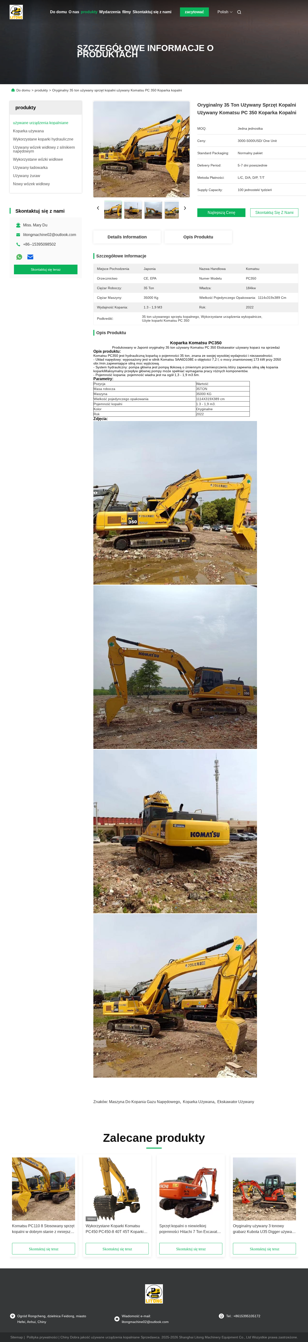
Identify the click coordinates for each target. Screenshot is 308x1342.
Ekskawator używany (235, 1102)
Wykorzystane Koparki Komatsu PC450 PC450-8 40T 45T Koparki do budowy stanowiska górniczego (115, 1229)
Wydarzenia (110, 12)
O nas (74, 12)
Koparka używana (198, 1102)
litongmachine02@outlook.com (49, 235)
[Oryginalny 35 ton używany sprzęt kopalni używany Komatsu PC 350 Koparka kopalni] (141, 149)
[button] (18, 1200)
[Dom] (16, 12)
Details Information (127, 237)
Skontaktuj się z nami (152, 12)
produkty (89, 12)
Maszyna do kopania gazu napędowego (144, 1102)
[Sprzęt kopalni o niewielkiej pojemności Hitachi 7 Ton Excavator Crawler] (190, 1189)
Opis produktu (198, 237)
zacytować (194, 12)
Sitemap (16, 1337)
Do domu (58, 12)
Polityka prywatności (42, 1337)
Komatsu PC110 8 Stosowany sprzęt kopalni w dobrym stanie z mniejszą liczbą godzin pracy (43, 1229)
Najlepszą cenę (221, 213)
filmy (126, 12)
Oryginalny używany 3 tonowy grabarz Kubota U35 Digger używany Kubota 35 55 (264, 1229)
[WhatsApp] (19, 257)
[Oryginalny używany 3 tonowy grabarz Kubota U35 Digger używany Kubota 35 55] (264, 1189)
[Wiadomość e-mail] (30, 257)
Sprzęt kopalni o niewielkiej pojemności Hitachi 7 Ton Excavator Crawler (189, 1229)
